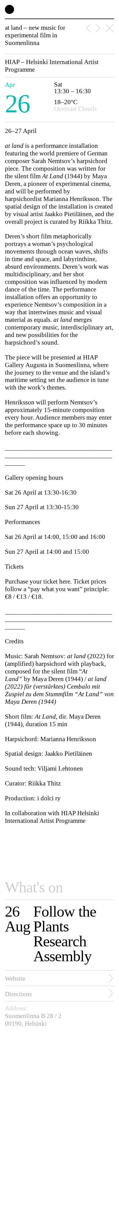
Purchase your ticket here (37, 581)
